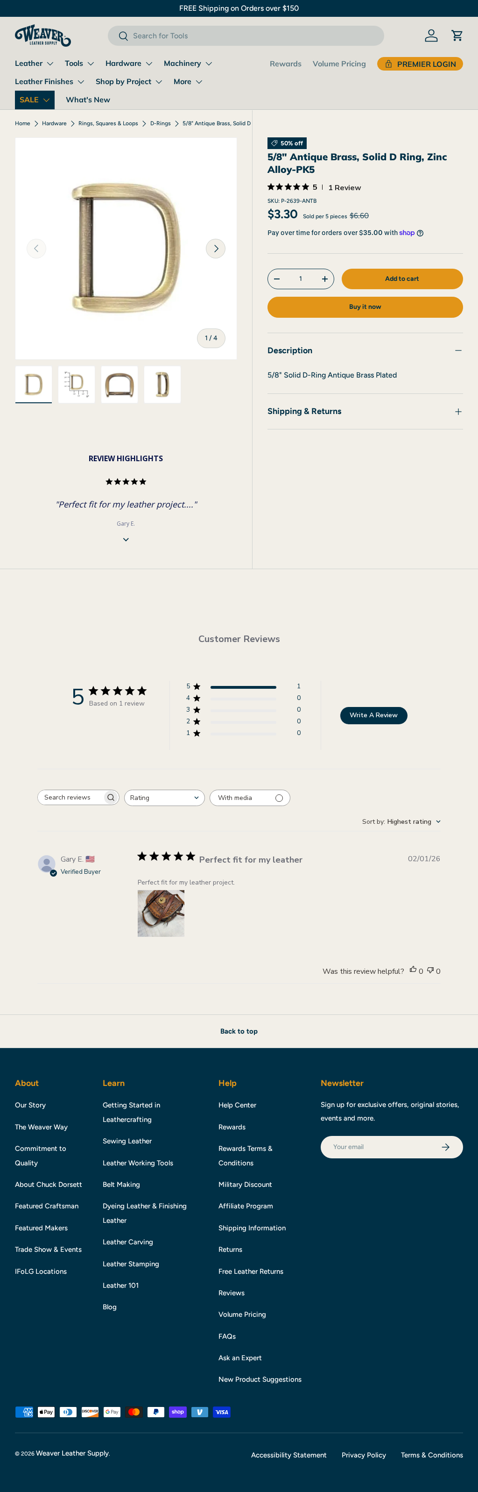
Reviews (231, 1293)
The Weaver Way (41, 1127)
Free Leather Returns (250, 1271)
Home (22, 123)
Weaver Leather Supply (72, 1453)
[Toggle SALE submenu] (46, 100)
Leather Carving (128, 1242)
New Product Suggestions (260, 1379)
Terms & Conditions (432, 1455)
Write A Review (374, 715)
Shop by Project (123, 81)
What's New (88, 99)
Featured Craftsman (46, 1206)
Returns (230, 1249)
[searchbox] (70, 797)
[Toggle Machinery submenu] (208, 63)
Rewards (286, 63)
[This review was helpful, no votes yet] (413, 971)
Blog (110, 1307)
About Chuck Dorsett (48, 1184)
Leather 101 (121, 1285)
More (182, 81)
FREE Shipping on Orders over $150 (239, 8)
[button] (457, 35)
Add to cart (402, 279)
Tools (74, 63)
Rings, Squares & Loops (108, 123)
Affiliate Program (245, 1206)
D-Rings (160, 123)
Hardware (123, 63)
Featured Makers (41, 1228)
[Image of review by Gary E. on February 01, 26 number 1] (161, 913)
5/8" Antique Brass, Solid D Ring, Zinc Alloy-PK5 (239, 123)
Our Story (30, 1105)
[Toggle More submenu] (198, 81)
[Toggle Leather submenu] (50, 63)
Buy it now (365, 307)
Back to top (239, 1031)
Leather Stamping (131, 1264)
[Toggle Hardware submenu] (149, 63)
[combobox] (246, 36)
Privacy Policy (364, 1455)
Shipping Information (252, 1228)
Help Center (237, 1105)
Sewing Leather (127, 1141)
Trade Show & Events (48, 1249)
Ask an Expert (240, 1358)
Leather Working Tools (138, 1163)
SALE (29, 99)
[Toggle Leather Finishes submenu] (80, 81)
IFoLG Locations (41, 1271)
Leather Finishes (44, 81)
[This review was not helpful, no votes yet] (430, 971)
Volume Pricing (339, 63)
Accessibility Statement (289, 1455)
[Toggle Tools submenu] (90, 63)
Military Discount (245, 1184)
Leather (28, 63)
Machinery (182, 63)
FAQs (227, 1336)
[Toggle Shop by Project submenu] (158, 81)
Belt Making (121, 1184)
